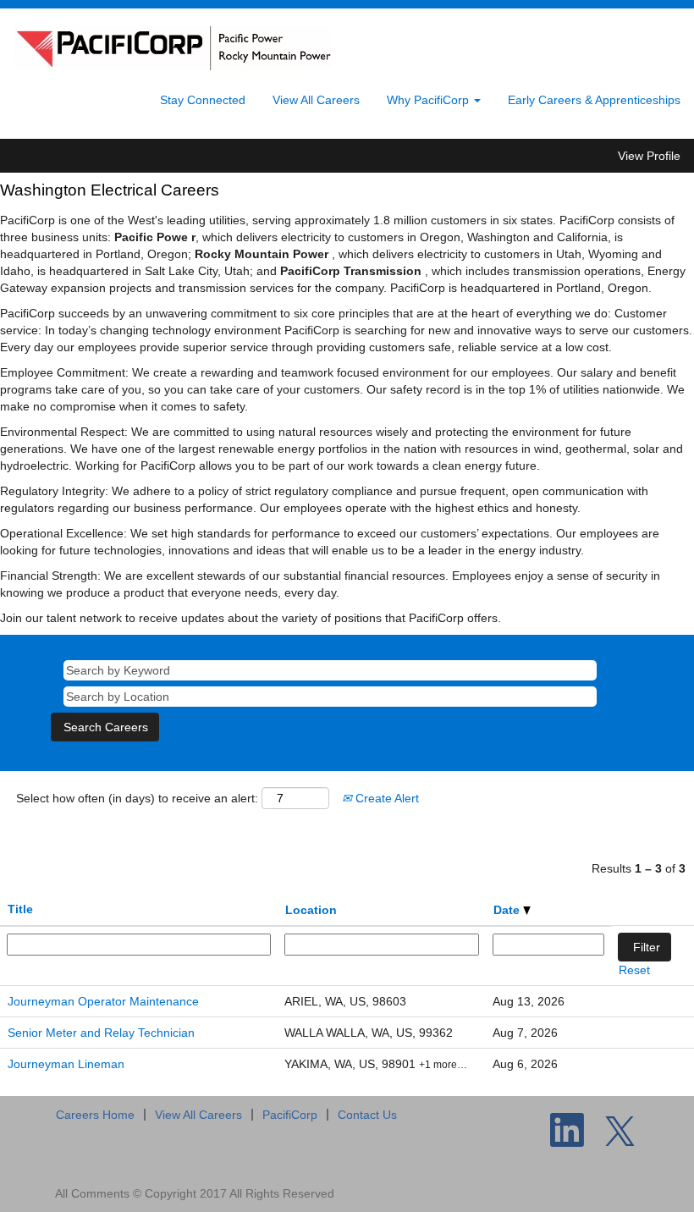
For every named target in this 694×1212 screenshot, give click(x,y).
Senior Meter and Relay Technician (101, 1032)
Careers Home (95, 1114)
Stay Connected (202, 100)
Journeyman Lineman (66, 1064)
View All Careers (316, 100)
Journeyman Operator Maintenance (103, 1001)
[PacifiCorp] (172, 48)
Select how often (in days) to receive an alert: (137, 798)
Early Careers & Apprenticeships (594, 100)
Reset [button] (634, 970)
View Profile (649, 156)
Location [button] (311, 910)
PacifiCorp (289, 1114)
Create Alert (385, 798)
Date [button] (508, 910)
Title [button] (20, 909)
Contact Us (367, 1114)
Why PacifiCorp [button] (429, 100)
